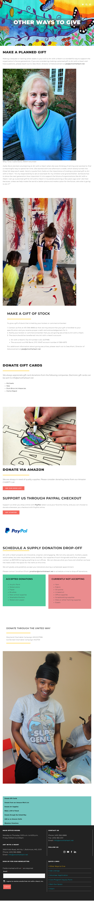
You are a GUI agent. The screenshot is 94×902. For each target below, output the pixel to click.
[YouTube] (68, 852)
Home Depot (11, 391)
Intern (52, 889)
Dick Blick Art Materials (16, 388)
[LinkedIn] (75, 852)
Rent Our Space (55, 884)
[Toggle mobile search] (86, 4)
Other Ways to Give (57, 866)
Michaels (10, 383)
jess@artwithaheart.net (75, 64)
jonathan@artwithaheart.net (41, 571)
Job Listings (54, 871)
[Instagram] (64, 852)
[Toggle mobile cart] (83, 4)
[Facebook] (71, 852)
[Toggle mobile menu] (90, 4)
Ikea (8, 386)
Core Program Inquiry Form (60, 880)
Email (5, 871)
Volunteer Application (58, 875)
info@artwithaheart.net (18, 855)
